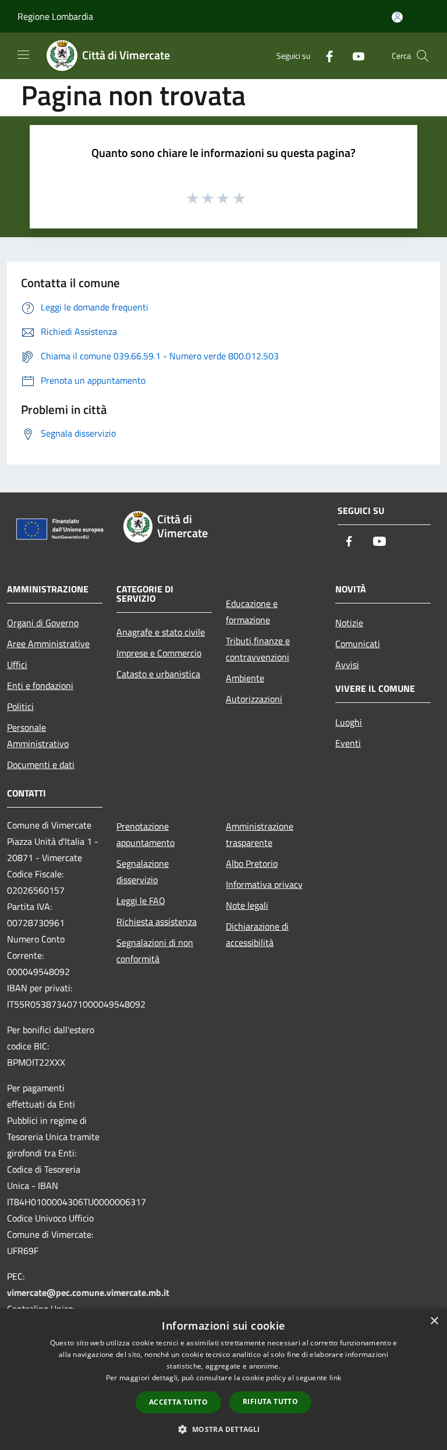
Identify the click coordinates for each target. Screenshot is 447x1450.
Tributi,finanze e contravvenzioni (258, 649)
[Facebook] (324, 55)
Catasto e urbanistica (158, 674)
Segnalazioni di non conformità (154, 950)
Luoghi (348, 722)
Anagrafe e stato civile (160, 632)
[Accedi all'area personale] (397, 17)
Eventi (348, 743)
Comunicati (357, 644)
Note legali (247, 905)
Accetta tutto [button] (178, 1402)
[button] (223, 1429)
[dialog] (223, 1379)
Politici (20, 706)
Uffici (17, 665)
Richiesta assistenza (156, 921)
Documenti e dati (40, 765)
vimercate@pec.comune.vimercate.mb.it (88, 1292)
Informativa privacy (264, 884)
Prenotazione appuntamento (145, 834)
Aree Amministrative (48, 644)
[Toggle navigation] (23, 55)
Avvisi (347, 665)
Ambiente (245, 678)
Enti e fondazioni (40, 685)
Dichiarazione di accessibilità (257, 934)
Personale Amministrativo (38, 735)
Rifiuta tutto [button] (270, 1401)
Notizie (349, 623)
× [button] (434, 1321)
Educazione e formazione (252, 612)
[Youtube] (354, 55)
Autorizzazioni (254, 699)
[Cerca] (423, 56)
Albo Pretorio (252, 863)
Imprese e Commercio (158, 653)
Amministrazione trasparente (259, 834)
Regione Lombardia (55, 16)
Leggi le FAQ (140, 901)
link (335, 1378)
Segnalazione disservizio (142, 871)
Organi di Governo (43, 623)
